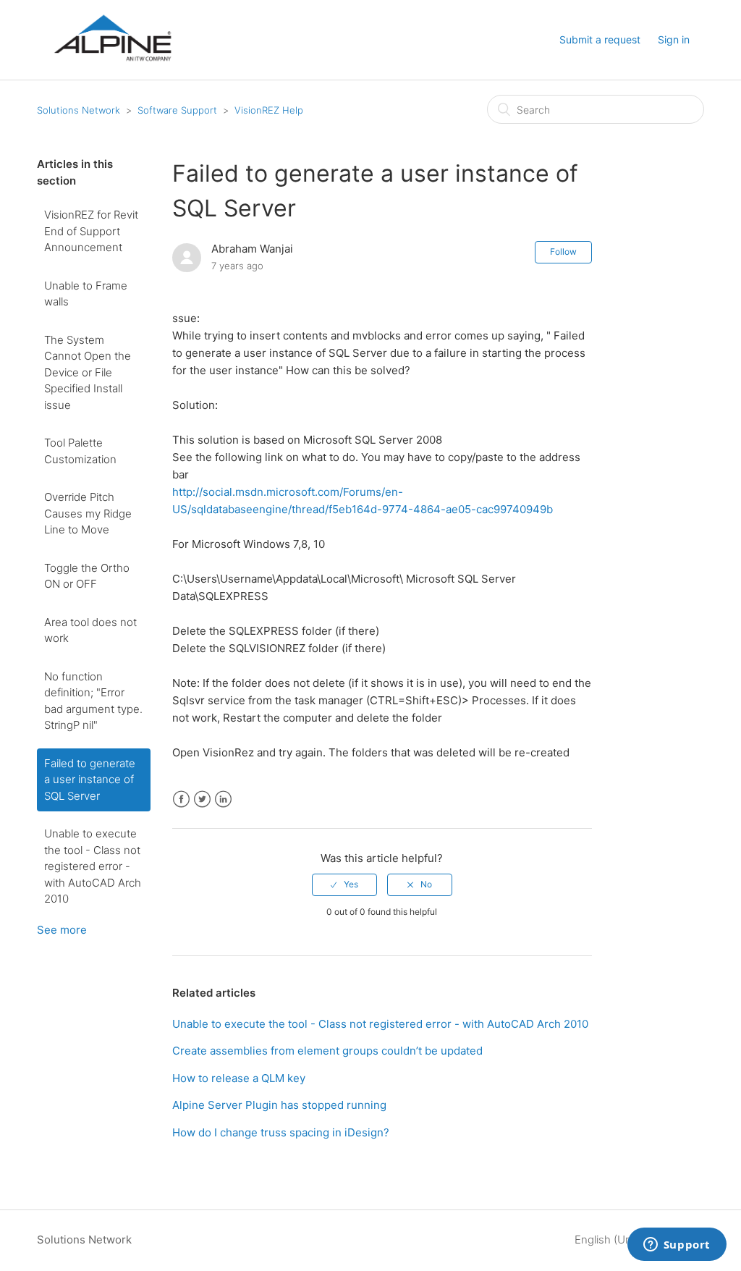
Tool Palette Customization (80, 451)
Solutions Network (78, 110)
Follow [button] (563, 251)
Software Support (177, 110)
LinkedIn (223, 799)
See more (62, 930)
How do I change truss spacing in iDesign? (280, 1132)
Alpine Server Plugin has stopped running (279, 1105)
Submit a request (599, 39)
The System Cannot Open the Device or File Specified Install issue (87, 372)
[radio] (344, 884)
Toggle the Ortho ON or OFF (87, 576)
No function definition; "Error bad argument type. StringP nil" (93, 701)
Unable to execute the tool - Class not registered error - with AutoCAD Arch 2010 (92, 866)
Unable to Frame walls (85, 294)
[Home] (112, 73)
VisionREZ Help (268, 110)
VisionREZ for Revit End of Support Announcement (91, 231)
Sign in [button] (674, 39)
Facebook (181, 799)
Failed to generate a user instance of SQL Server (89, 779)
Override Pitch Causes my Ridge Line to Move (88, 513)
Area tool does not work (90, 630)
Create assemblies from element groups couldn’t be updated (327, 1050)
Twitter (202, 799)
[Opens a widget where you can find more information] (677, 1246)
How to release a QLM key (238, 1078)
